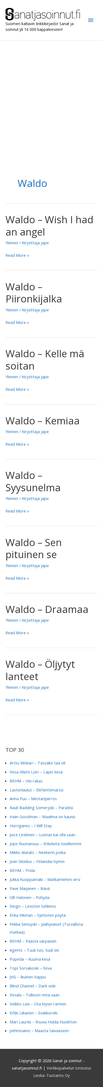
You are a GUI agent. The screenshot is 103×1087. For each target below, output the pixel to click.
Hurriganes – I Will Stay (31, 825)
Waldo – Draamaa (46, 609)
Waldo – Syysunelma (33, 481)
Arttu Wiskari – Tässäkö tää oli (37, 763)
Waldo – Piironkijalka (33, 293)
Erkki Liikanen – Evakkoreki (33, 1012)
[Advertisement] (51, 94)
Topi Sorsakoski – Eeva (31, 968)
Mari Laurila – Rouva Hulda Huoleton (43, 1022)
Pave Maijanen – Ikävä (30, 888)
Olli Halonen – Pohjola (29, 897)
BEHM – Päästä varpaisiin (33, 941)
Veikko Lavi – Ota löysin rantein (38, 1003)
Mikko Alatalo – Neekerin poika (38, 852)
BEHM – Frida (22, 870)
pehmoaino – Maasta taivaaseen (39, 1030)
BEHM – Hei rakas (26, 781)
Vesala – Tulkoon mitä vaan (35, 994)
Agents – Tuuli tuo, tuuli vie (34, 950)
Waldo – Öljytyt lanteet (40, 670)
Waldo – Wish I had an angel (49, 226)
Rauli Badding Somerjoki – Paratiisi (41, 807)
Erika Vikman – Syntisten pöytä (38, 915)
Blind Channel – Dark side (33, 985)
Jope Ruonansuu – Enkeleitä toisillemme (46, 843)
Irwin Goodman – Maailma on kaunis (43, 816)
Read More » (17, 255)
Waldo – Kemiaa (42, 420)
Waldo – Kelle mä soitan (44, 360)
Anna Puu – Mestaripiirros (33, 798)
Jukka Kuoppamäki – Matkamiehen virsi (45, 879)
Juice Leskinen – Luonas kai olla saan (42, 834)
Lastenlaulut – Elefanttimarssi (36, 790)
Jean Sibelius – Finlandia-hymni (37, 861)
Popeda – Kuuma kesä (30, 959)
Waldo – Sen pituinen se (33, 548)
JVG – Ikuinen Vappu (28, 976)
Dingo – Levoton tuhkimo (33, 906)
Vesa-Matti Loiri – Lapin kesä (36, 772)
